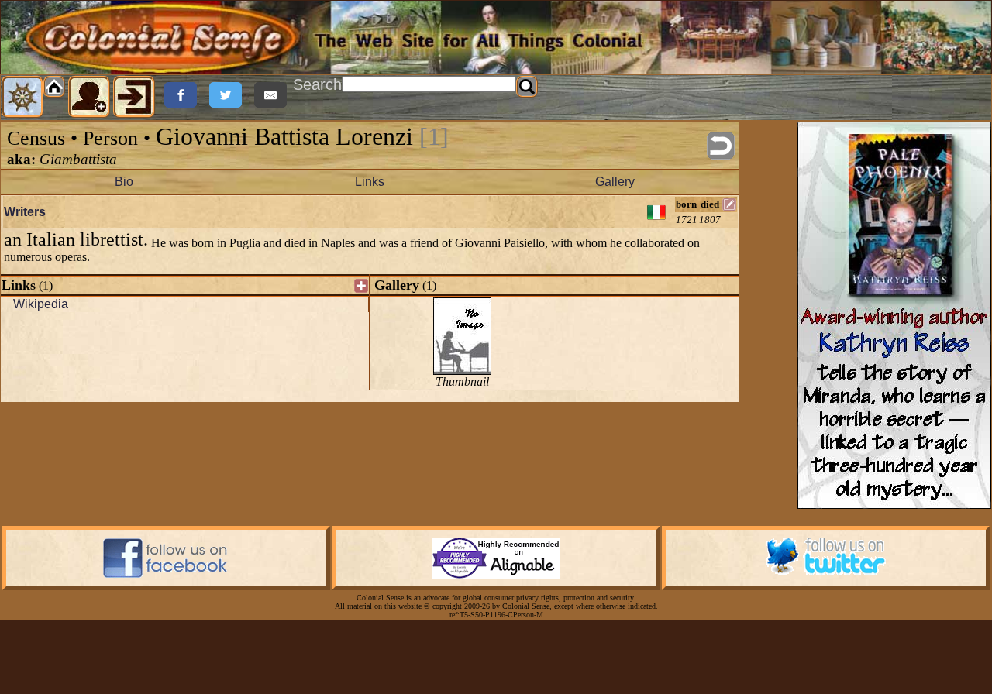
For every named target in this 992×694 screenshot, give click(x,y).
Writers (25, 211)
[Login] (134, 97)
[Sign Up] (89, 97)
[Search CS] (527, 87)
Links (369, 181)
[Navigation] (22, 97)
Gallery (615, 181)
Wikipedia (40, 304)
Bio (124, 181)
